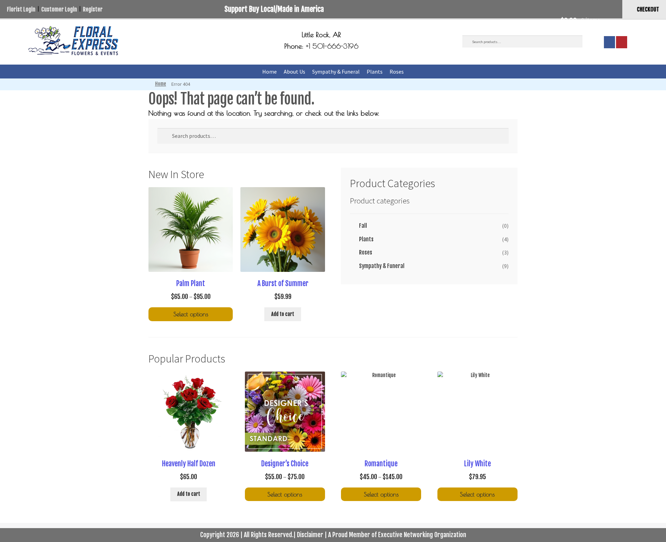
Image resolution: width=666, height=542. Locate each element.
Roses (397, 71)
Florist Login (21, 9)
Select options (190, 314)
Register (93, 9)
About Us (294, 71)
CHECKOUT (648, 9)
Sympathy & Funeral (336, 71)
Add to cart (282, 314)
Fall (363, 225)
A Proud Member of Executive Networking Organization (397, 535)
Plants (375, 71)
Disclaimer (310, 535)
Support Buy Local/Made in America (274, 9)
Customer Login (59, 9)
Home (269, 71)
